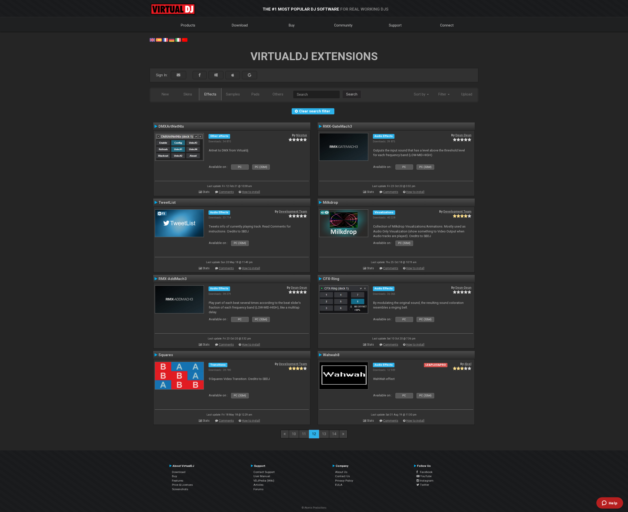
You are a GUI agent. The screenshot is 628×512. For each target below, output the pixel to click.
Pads (255, 94)
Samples (233, 94)
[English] (152, 39)
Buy (292, 25)
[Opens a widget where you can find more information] (609, 503)
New (165, 94)
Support (395, 25)
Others (278, 94)
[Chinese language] (184, 39)
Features (177, 480)
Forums (258, 489)
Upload (466, 94)
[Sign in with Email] (178, 75)
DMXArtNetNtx (171, 126)
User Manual (261, 476)
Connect (447, 25)
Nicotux (301, 135)
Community (343, 25)
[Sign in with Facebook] (200, 75)
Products (188, 25)
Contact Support (264, 472)
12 (314, 434)
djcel (467, 364)
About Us (341, 472)
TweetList (167, 202)
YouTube (425, 476)
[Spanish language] (158, 39)
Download (240, 25)
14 (334, 434)
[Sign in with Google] (249, 75)
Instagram (426, 480)
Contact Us (342, 476)
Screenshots (180, 489)
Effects (210, 94)
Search (351, 94)
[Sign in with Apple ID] (232, 75)
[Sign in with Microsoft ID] (216, 75)
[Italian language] (178, 39)
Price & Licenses (182, 484)
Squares (165, 355)
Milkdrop (330, 202)
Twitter (424, 484)
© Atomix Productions (314, 507)
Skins (187, 94)
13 (324, 434)
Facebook (425, 472)
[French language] (165, 39)
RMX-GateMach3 (337, 126)
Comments (226, 192)
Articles (258, 484)
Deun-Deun (463, 135)
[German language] (171, 39)
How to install (251, 192)
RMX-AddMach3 (172, 279)
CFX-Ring (331, 279)
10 (294, 434)
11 (304, 434)
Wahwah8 (331, 355)
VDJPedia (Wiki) (263, 480)
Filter (442, 94)
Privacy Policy (344, 480)
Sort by (420, 94)
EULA (338, 484)
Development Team (293, 211)
